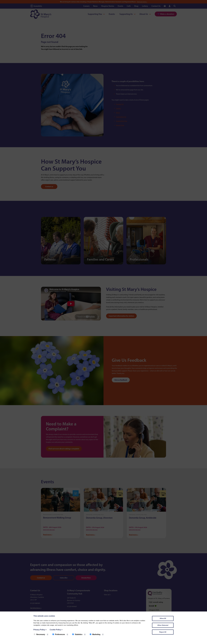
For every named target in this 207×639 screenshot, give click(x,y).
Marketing (96, 634)
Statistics (78, 634)
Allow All (163, 618)
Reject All (162, 632)
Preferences (60, 634)
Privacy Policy (39, 630)
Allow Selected (162, 625)
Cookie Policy (56, 630)
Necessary (40, 634)
